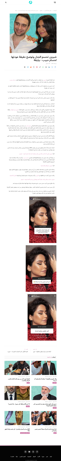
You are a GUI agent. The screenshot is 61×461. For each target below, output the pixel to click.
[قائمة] (55, 2)
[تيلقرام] (27, 67)
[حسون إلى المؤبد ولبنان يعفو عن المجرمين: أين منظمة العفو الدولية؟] (44, 393)
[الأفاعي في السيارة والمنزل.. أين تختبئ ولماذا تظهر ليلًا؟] (17, 418)
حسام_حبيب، (12, 80)
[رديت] (30, 67)
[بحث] (6, 2)
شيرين (44, 80)
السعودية (29, 456)
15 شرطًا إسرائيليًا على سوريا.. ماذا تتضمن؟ (19, 404)
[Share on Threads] (24, 67)
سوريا (43, 456)
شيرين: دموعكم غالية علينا (46, 166)
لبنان (51, 456)
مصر (47, 456)
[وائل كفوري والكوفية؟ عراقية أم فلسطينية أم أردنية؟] (44, 368)
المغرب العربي (23, 456)
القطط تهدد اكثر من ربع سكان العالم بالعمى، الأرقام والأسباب (19, 379)
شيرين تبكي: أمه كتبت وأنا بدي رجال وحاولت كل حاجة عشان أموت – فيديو (35, 154)
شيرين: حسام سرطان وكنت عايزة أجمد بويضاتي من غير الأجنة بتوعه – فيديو (37, 180)
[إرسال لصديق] (46, 67)
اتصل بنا (12, 456)
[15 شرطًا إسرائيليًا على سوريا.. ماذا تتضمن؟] (17, 393)
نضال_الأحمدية (13, 176)
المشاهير (54, 382)
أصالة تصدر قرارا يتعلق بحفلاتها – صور (42, 351)
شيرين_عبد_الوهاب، (14, 110)
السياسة (54, 407)
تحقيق (28, 382)
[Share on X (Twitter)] (52, 67)
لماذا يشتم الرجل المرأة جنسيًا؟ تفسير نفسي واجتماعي (46, 429)
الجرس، (37, 176)
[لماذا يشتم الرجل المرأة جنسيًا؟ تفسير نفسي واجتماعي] (44, 418)
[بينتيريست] (37, 67)
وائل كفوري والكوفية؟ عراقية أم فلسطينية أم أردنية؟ (45, 379)
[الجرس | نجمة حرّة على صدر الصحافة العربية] (30, 2)
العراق (34, 456)
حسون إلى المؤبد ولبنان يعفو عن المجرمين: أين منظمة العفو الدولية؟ (45, 404)
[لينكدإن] (49, 67)
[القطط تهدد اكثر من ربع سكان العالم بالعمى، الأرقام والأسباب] (17, 368)
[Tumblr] (34, 67)
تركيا (17, 456)
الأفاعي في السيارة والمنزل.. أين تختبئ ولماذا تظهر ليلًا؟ (17, 429)
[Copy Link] (40, 67)
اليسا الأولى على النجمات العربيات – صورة (18, 351)
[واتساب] (43, 67)
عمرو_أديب (28, 126)
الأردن (38, 456)
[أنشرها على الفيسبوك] (55, 67)
